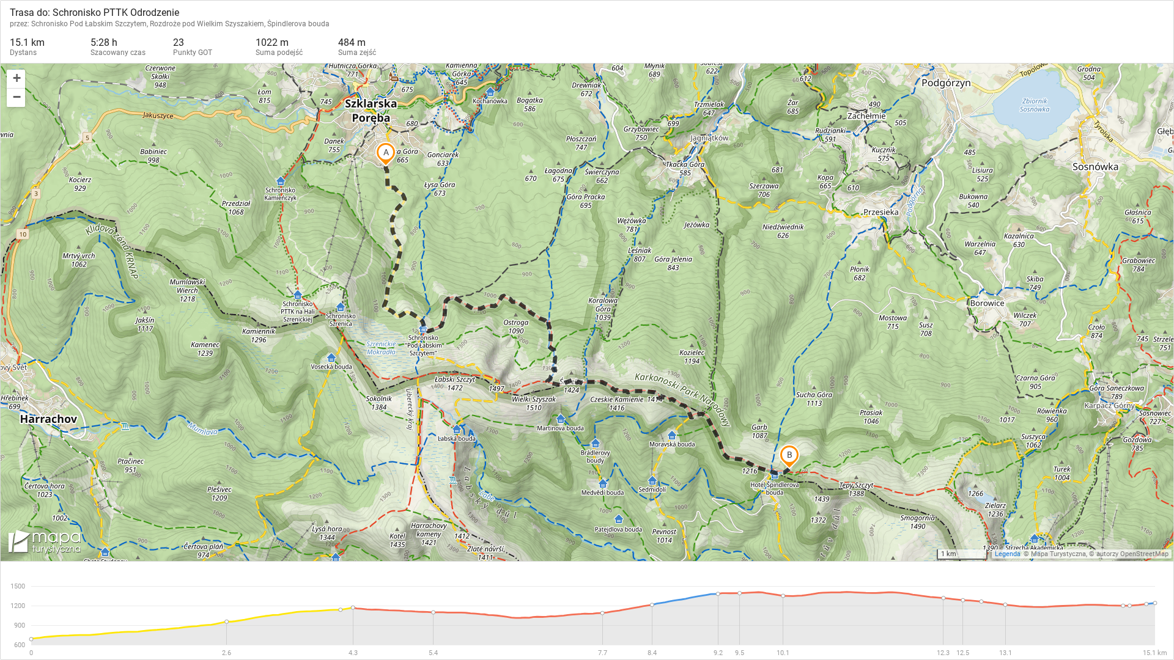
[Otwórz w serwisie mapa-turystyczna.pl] (43, 544)
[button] (16, 79)
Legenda (1008, 554)
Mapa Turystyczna (1058, 554)
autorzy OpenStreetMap (1132, 554)
